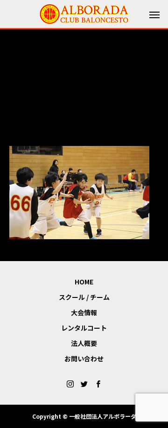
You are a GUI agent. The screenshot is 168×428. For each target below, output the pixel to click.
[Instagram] (70, 383)
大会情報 (84, 312)
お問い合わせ (84, 358)
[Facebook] (98, 383)
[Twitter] (84, 383)
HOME (84, 281)
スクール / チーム (84, 297)
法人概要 (84, 343)
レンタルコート (84, 327)
